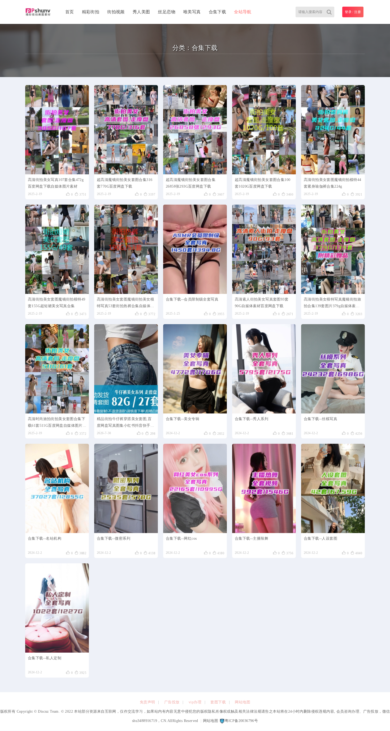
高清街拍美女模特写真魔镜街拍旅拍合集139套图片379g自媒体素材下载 (332, 304)
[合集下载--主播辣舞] (264, 488)
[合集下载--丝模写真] (333, 368)
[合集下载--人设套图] (333, 488)
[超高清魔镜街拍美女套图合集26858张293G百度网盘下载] (195, 129)
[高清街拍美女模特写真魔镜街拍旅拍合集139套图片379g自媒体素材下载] (333, 249)
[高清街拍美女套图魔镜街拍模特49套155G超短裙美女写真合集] (57, 249)
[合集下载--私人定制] (57, 608)
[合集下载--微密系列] (126, 488)
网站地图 (242, 702)
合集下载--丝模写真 (320, 419)
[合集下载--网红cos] (195, 488)
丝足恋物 (166, 12)
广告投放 (172, 702)
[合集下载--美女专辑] (195, 368)
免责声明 (147, 702)
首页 (69, 12)
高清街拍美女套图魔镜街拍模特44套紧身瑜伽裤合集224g (332, 183)
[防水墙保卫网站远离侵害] (222, 721)
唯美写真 (192, 12)
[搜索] (329, 12)
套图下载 (218, 702)
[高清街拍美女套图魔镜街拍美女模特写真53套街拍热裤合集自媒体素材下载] (126, 249)
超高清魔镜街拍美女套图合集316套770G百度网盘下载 (124, 183)
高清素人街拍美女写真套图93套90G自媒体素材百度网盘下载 (261, 302)
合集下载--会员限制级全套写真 (192, 299)
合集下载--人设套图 (320, 538)
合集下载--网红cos (181, 538)
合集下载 (217, 12)
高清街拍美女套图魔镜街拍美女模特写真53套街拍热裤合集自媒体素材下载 (125, 304)
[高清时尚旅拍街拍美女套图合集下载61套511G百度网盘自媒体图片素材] (57, 368)
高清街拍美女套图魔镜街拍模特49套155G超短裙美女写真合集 (56, 302)
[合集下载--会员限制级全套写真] (195, 249)
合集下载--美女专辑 (182, 419)
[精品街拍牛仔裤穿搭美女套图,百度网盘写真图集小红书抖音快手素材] (126, 368)
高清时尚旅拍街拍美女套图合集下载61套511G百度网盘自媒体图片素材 (56, 423)
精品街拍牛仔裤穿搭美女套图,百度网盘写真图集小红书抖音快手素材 (125, 423)
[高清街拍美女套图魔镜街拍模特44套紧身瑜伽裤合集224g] (333, 129)
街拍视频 (116, 12)
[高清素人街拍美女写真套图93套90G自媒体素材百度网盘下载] (264, 249)
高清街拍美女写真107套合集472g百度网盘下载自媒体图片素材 (56, 183)
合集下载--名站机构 (44, 538)
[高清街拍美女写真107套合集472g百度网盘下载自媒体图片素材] (57, 129)
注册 (357, 12)
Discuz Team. (49, 711)
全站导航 (243, 12)
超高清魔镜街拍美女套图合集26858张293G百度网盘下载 (190, 183)
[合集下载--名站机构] (57, 488)
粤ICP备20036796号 (241, 721)
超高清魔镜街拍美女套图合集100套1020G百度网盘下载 (262, 183)
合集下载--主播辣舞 (251, 538)
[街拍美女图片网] (38, 12)
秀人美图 (141, 12)
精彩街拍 (90, 12)
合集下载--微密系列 (113, 538)
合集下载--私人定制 (44, 658)
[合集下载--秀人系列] (264, 368)
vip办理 (195, 702)
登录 (348, 12)
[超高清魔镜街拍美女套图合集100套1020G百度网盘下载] (264, 129)
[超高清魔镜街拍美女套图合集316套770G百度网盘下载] (126, 129)
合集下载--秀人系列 (251, 419)
